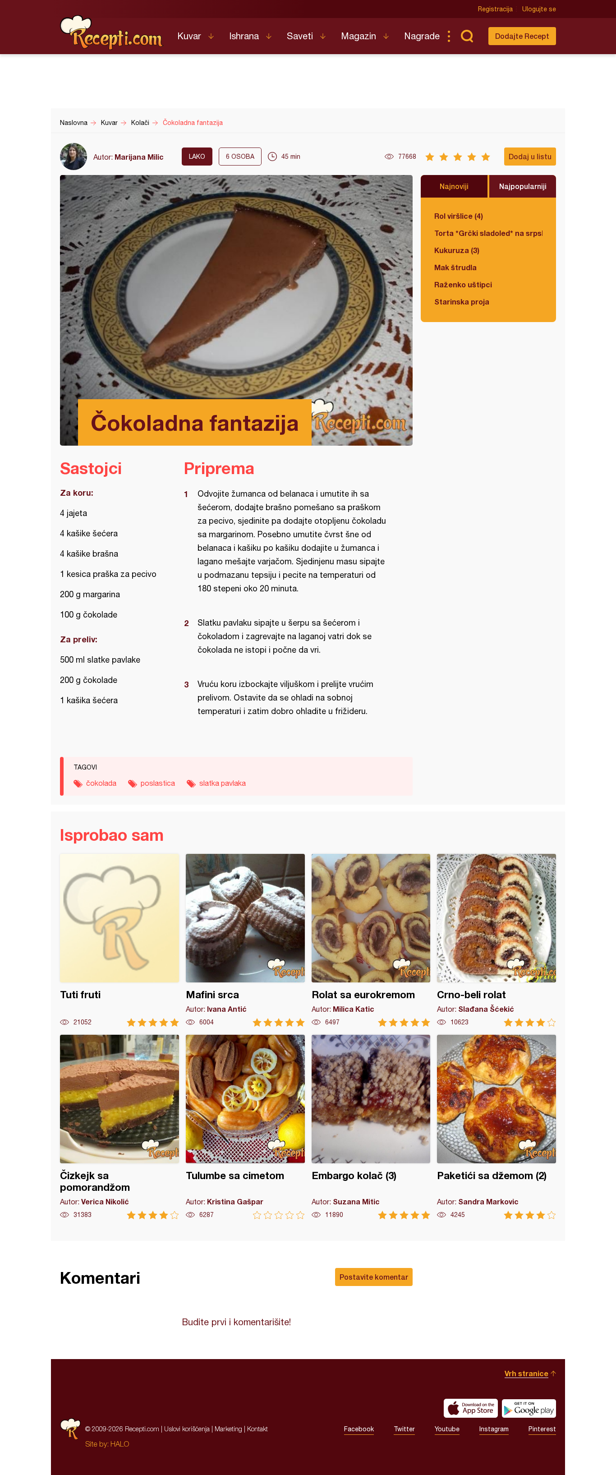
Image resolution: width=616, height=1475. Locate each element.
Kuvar (189, 36)
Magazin (358, 36)
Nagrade (422, 36)
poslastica (158, 783)
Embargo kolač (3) (371, 1127)
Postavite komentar (374, 1276)
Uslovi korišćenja (187, 1429)
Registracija (495, 9)
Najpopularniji (523, 186)
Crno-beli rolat (496, 940)
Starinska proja (461, 301)
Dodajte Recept (522, 36)
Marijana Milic (139, 156)
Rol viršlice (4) (458, 216)
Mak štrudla (455, 267)
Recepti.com (112, 32)
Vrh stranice (526, 1373)
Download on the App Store (471, 1408)
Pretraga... (466, 36)
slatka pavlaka (222, 783)
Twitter (404, 1429)
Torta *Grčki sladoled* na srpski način (488, 233)
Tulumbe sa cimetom (245, 1127)
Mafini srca (245, 940)
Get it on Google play (529, 1408)
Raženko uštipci (463, 284)
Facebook (359, 1429)
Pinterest (542, 1429)
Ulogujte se (539, 9)
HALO (119, 1444)
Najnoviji (454, 186)
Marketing (228, 1429)
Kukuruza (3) (456, 250)
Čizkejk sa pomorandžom (119, 1127)
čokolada (101, 783)
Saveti (300, 36)
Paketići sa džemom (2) (496, 1127)
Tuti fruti (119, 940)
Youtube (447, 1429)
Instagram (494, 1429)
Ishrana (244, 36)
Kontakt (257, 1429)
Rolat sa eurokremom (371, 940)
